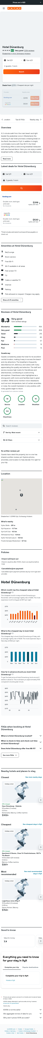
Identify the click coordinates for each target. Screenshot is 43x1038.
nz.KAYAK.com (11, 1029)
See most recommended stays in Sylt (33, 872)
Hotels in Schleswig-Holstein (27, 1031)
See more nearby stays (33, 777)
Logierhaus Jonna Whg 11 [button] (11, 901)
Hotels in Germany (10, 1031)
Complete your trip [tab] (12, 967)
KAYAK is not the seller (11, 1010)
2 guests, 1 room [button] (10, 66)
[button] (40, 2)
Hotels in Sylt (10, 980)
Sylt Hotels (20, 1033)
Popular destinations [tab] (30, 967)
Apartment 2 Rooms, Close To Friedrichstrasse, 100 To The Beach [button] (21, 854)
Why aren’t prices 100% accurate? (16, 1018)
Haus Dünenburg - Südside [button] (12, 806)
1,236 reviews (29, 50)
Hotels (20, 1029)
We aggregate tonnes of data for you (17, 1014)
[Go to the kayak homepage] (14, 8)
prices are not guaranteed (11, 1003)
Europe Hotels (29, 1029)
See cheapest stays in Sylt (32, 824)
